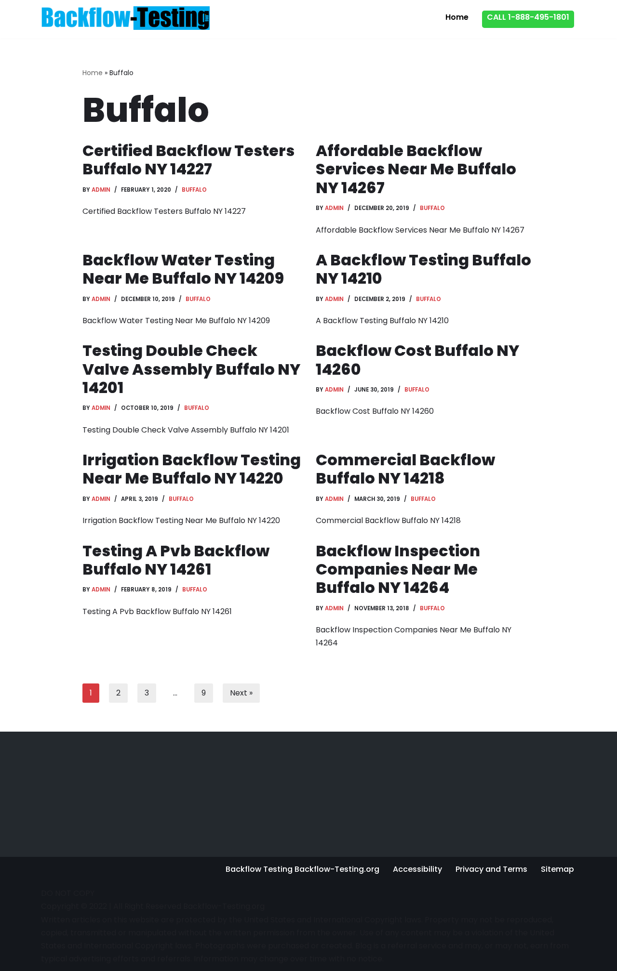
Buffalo (194, 190)
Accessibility (417, 869)
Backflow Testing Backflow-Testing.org (302, 869)
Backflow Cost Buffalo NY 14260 (417, 360)
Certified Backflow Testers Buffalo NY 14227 (188, 160)
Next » (241, 692)
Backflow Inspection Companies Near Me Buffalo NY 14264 (398, 569)
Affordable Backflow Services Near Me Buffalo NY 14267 (416, 169)
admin (101, 190)
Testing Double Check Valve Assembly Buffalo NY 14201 (191, 369)
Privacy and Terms (491, 869)
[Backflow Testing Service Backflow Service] (125, 17)
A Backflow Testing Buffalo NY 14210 (423, 269)
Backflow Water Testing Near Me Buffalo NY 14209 (183, 269)
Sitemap (557, 869)
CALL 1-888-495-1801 (528, 17)
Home (457, 17)
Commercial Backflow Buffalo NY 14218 (405, 469)
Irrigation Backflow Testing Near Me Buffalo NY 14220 (191, 469)
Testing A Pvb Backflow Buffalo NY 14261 (175, 560)
